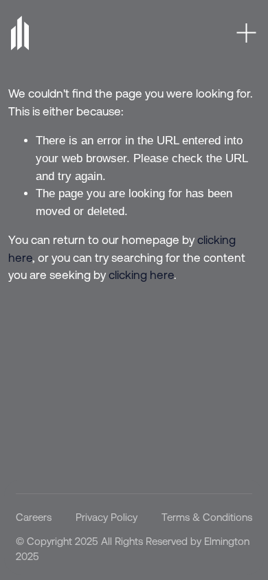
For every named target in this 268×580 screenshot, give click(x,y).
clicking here (141, 275)
